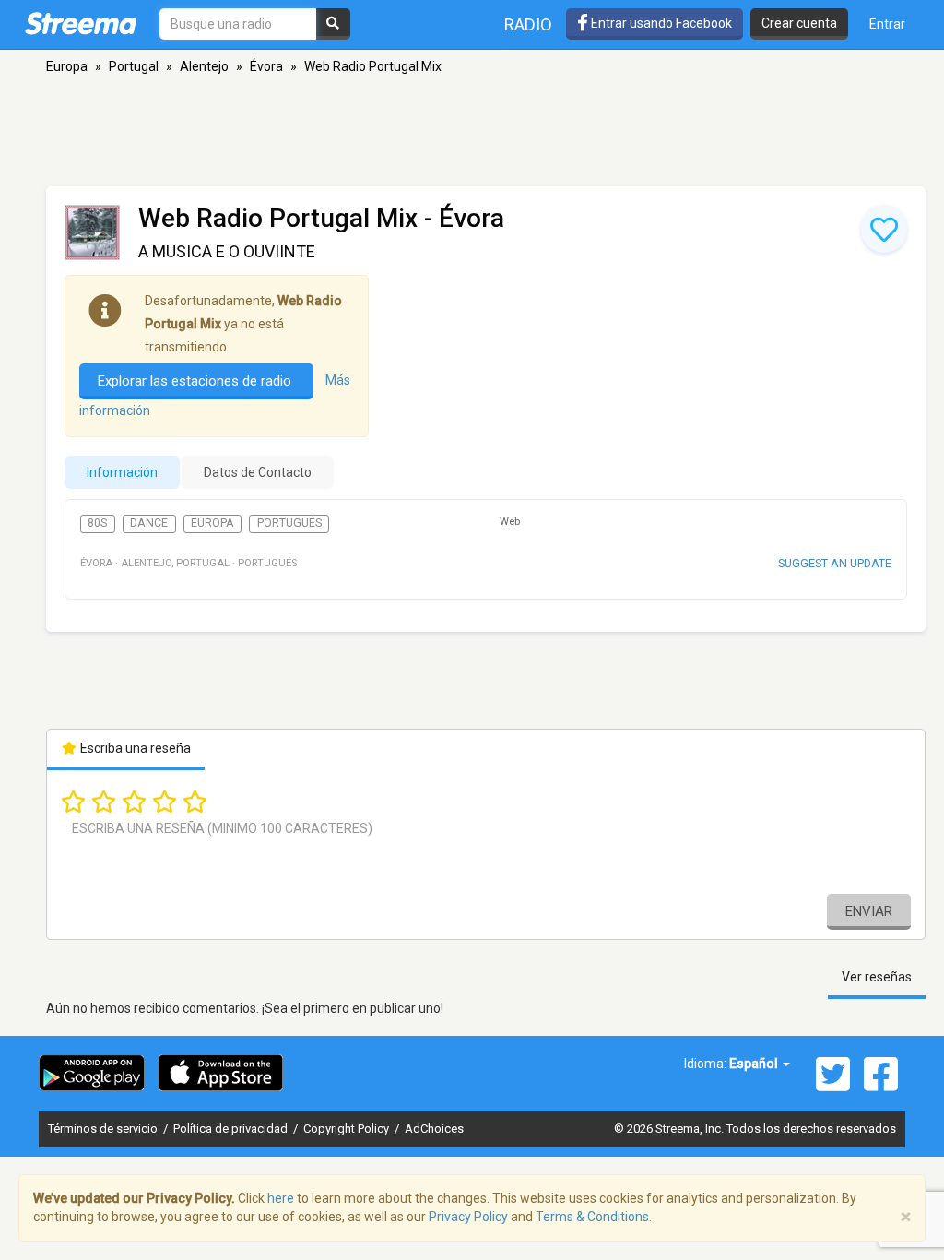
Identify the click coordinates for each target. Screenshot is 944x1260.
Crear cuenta (799, 23)
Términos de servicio (104, 1128)
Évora (266, 66)
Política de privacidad (231, 1128)
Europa (67, 66)
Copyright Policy (347, 1128)
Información (122, 472)
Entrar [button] (887, 24)
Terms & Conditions (592, 1216)
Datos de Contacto (258, 472)
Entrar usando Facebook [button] (660, 23)
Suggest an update (834, 563)
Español (755, 1063)
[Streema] (80, 23)
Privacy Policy (468, 1216)
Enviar (868, 911)
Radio (528, 24)
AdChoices (434, 1128)
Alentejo (204, 66)
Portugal (134, 66)
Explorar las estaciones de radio (196, 381)
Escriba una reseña (134, 748)
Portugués (289, 523)
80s (97, 523)
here (280, 1198)
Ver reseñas (877, 976)
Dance (149, 523)
